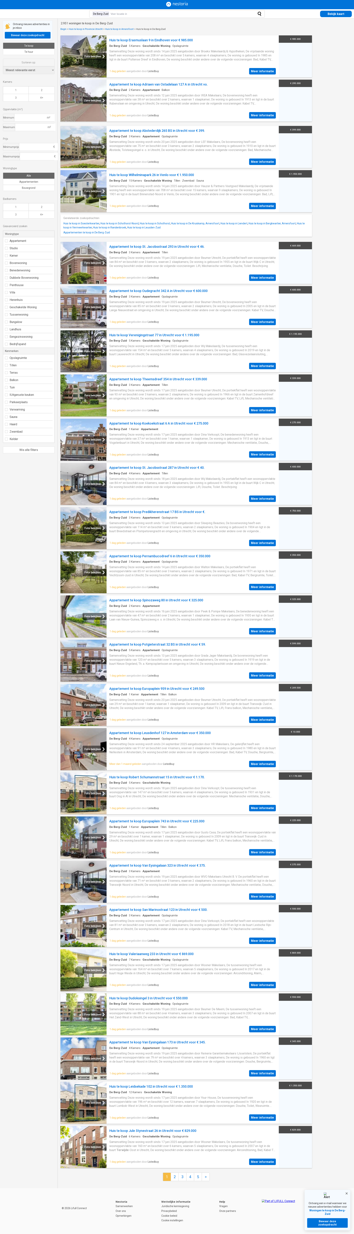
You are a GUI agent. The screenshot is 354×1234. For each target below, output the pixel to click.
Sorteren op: (29, 62)
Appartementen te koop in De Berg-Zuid (86, 232)
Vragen (223, 1206)
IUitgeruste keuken (22, 395)
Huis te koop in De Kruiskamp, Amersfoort (195, 223)
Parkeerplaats (19, 402)
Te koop (28, 45)
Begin (63, 29)
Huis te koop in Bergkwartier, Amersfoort (272, 223)
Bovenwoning (18, 263)
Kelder (14, 439)
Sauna (13, 417)
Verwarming (17, 409)
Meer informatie (262, 71)
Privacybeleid (169, 1210)
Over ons (121, 1210)
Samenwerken (124, 1206)
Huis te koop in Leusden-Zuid (144, 227)
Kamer (14, 255)
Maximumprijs (11, 156)
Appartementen (28, 181)
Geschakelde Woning (23, 307)
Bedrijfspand (18, 344)
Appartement (18, 241)
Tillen (13, 365)
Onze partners (227, 1210)
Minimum (8, 117)
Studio (14, 248)
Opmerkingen (123, 1215)
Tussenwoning (19, 314)
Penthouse (17, 285)
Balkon (14, 380)
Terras (14, 372)
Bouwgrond (28, 187)
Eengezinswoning (21, 336)
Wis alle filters (28, 450)
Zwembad (16, 431)
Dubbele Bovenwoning (24, 277)
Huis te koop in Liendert (234, 223)
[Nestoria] (177, 6)
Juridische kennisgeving (175, 1206)
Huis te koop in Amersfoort (119, 29)
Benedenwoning (20, 270)
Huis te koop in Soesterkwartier (81, 223)
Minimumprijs (11, 146)
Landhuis (15, 329)
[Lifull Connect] (278, 1211)
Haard (13, 424)
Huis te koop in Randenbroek (109, 227)
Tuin (12, 387)
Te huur (28, 51)
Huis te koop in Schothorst (155, 223)
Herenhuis (16, 300)
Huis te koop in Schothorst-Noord (119, 223)
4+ (41, 97)
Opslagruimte (18, 358)
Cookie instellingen (172, 1220)
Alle (29, 175)
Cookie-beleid (169, 1215)
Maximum (9, 127)
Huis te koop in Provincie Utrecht (86, 29)
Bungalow (16, 322)
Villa (12, 292)
